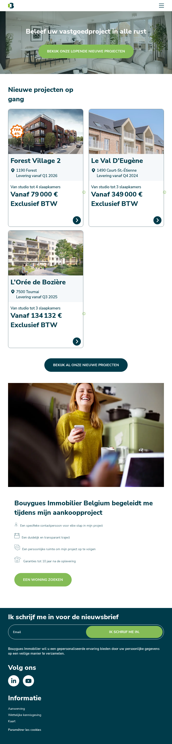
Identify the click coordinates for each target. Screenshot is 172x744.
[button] (83, 192)
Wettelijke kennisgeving (24, 715)
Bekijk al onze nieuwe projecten (86, 365)
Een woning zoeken (43, 579)
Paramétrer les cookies (24, 730)
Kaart (11, 721)
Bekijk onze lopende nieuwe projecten (86, 51)
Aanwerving (16, 709)
